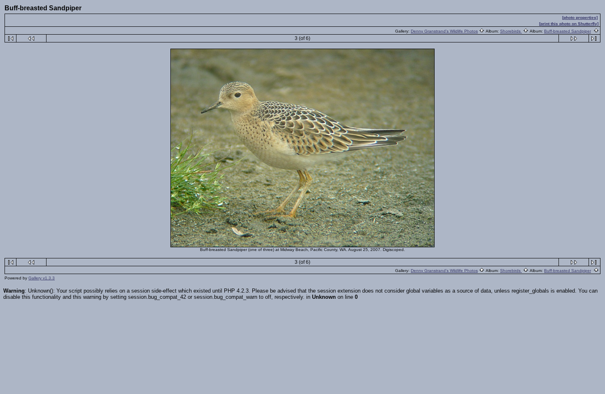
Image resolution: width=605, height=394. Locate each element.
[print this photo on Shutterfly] (568, 23)
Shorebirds (511, 31)
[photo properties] (580, 17)
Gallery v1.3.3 (41, 278)
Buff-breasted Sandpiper (567, 31)
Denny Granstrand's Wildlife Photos (444, 31)
